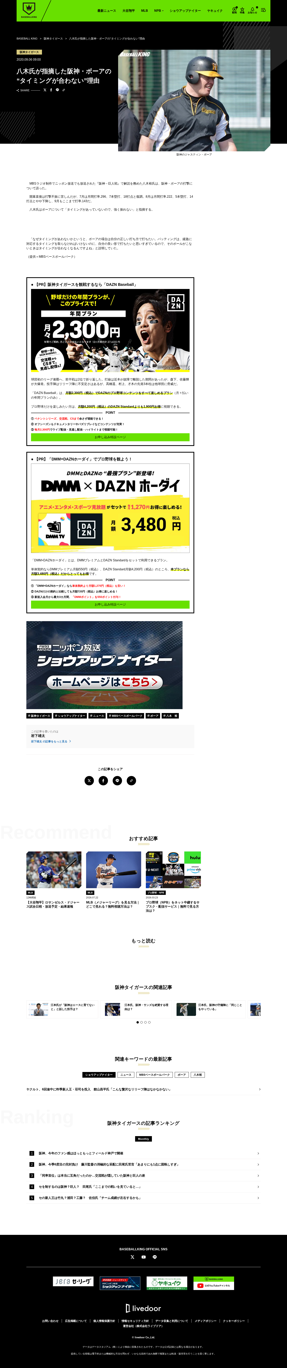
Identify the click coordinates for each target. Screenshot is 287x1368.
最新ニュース (106, 10)
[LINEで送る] (57, 90)
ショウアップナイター (185, 10)
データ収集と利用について (171, 1320)
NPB (157, 10)
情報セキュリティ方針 (135, 1320)
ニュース (98, 715)
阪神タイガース (40, 715)
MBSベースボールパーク (127, 715)
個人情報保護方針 (104, 1320)
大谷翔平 (128, 10)
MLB (144, 10)
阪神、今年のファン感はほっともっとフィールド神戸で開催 (81, 1153)
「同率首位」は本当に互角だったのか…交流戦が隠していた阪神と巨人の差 (92, 1175)
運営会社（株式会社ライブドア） (143, 1326)
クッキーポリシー (234, 1320)
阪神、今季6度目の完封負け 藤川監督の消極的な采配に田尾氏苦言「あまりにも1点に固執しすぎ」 (109, 1164)
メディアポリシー (206, 1320)
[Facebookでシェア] (51, 90)
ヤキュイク (215, 10)
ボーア (154, 715)
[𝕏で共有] (44, 90)
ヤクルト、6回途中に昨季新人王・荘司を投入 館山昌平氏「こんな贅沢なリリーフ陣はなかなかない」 (99, 1089)
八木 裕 (171, 715)
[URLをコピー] (63, 90)
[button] (137, 1022)
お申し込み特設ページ (110, 437)
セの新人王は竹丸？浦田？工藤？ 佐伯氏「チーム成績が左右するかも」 (90, 1197)
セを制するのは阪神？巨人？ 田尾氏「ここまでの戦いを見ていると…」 (90, 1186)
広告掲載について (76, 1320)
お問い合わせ (50, 1320)
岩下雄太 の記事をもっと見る (49, 741)
